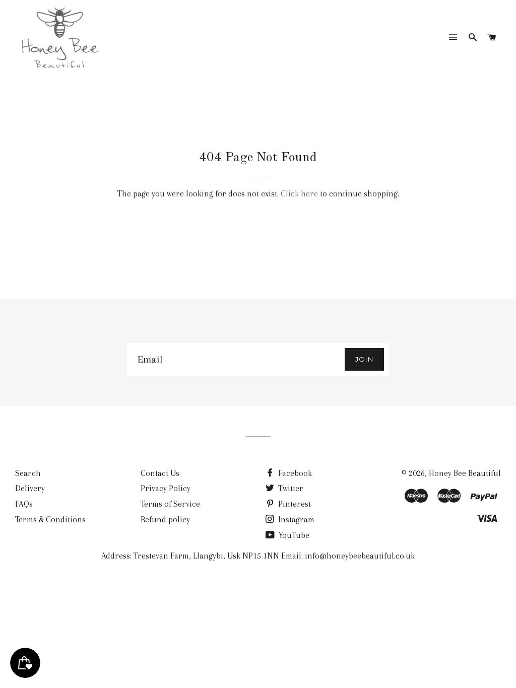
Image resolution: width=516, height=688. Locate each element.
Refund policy (165, 519)
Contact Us (160, 473)
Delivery (30, 488)
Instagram (295, 519)
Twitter (289, 488)
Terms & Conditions (50, 519)
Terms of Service (170, 504)
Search (28, 473)
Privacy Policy (165, 488)
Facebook (294, 473)
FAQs (24, 504)
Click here (299, 193)
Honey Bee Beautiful (465, 473)
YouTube (293, 535)
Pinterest (293, 504)
